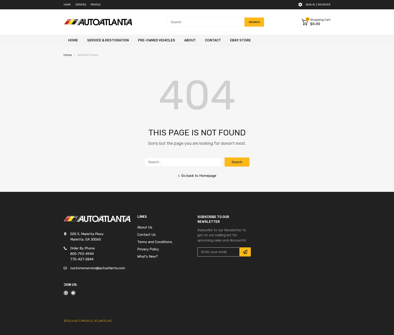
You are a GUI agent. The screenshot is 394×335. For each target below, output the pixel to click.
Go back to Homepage (198, 176)
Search (237, 162)
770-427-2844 (81, 259)
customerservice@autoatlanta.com (97, 268)
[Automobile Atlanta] (98, 22)
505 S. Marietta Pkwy (87, 234)
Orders (80, 4)
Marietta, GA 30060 (85, 239)
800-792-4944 (82, 254)
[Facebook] (66, 293)
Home (67, 4)
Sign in (310, 4)
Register (324, 4)
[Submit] (245, 251)
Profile (96, 4)
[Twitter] (73, 293)
